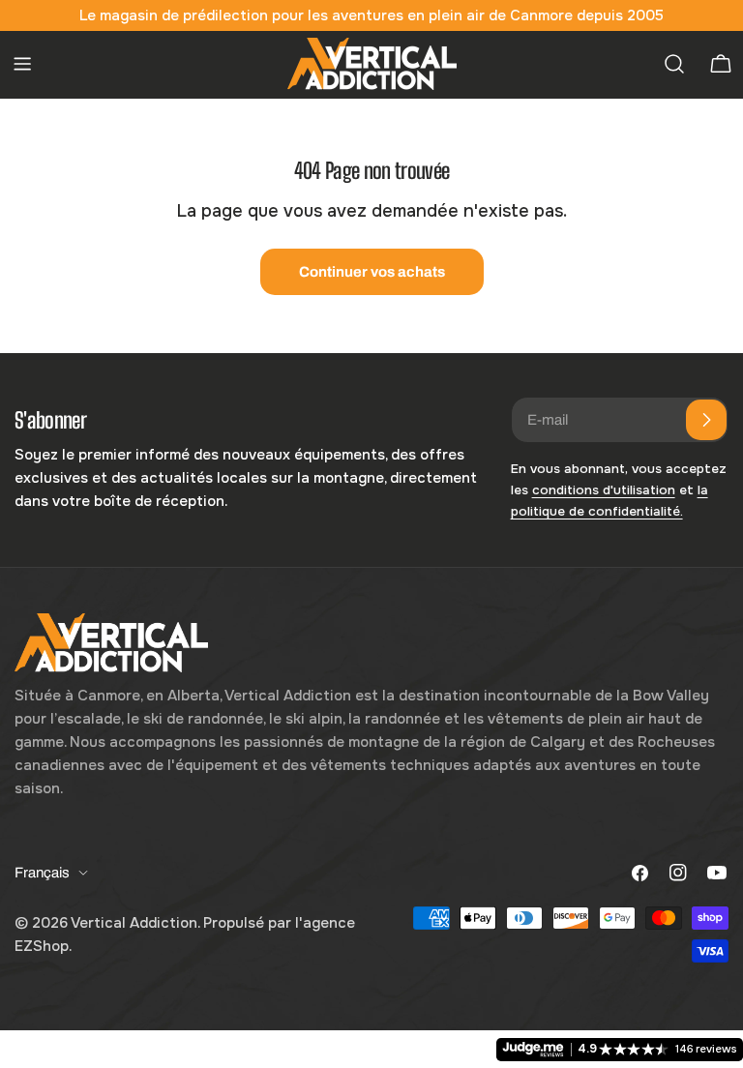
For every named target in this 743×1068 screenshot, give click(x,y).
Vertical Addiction (134, 923)
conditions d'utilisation (603, 490)
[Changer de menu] (22, 63)
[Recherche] (674, 63)
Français (42, 872)
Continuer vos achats (372, 272)
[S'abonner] (706, 420)
